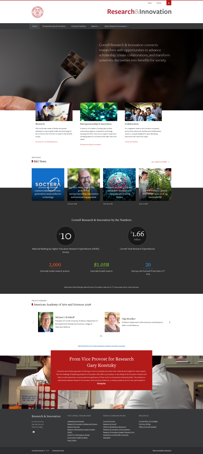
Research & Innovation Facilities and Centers (82, 424)
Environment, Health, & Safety (77, 437)
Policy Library (72, 440)
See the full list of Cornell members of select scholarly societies (101, 345)
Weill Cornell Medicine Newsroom (114, 427)
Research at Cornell (109, 424)
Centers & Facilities (131, 142)
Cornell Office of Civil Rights (148, 421)
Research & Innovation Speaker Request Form (118, 432)
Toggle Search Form (168, 3)
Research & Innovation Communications (116, 429)
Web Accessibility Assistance (162, 450)
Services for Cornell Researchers (47, 142)
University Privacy (58, 450)
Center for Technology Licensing (78, 435)
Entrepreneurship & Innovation (90, 144)
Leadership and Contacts (75, 421)
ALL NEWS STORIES (159, 162)
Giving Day (101, 383)
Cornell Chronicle (109, 421)
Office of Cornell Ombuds (147, 427)
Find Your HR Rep (145, 424)
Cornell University (38, 450)
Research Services (73, 427)
